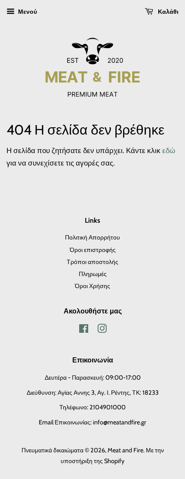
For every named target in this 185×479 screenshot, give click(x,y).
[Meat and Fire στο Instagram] (102, 330)
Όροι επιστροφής (93, 250)
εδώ (168, 150)
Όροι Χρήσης (92, 286)
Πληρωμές (93, 274)
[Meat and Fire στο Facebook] (84, 330)
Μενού (27, 11)
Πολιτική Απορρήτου (92, 237)
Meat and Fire (125, 450)
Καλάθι (168, 11)
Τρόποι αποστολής (92, 262)
